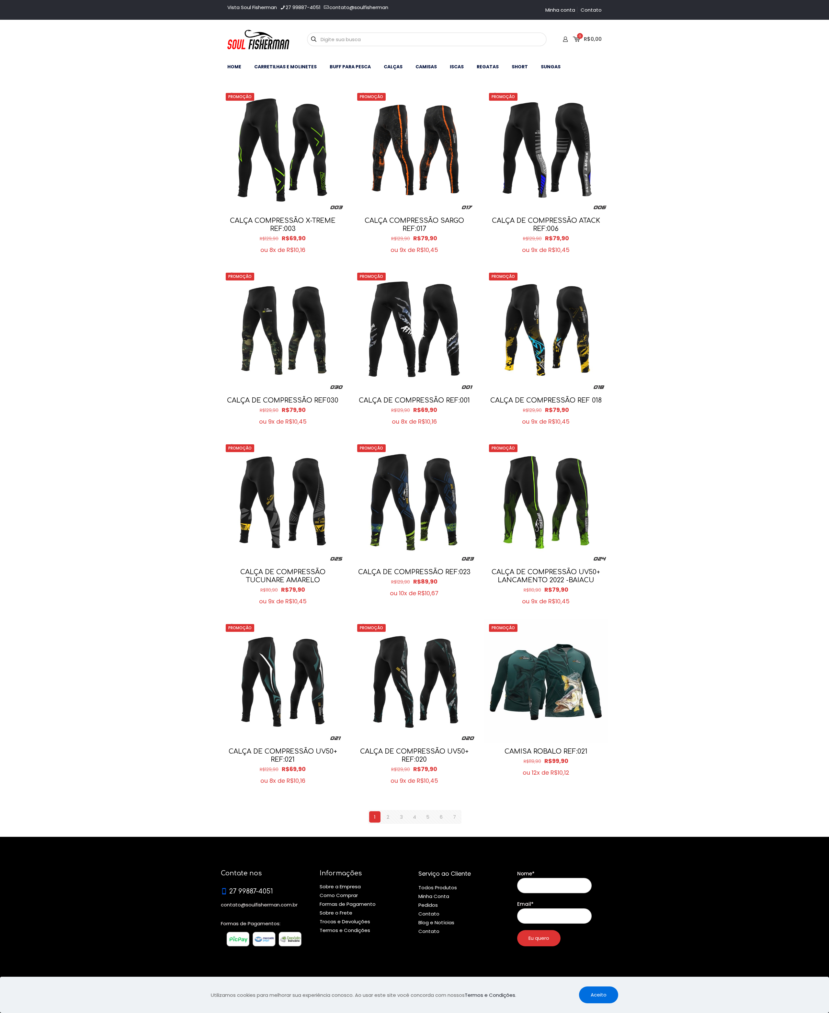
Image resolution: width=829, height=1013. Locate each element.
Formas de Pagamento (348, 904)
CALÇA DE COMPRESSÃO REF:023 (414, 572)
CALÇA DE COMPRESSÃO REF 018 (546, 400)
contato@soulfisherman (358, 7)
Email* (525, 904)
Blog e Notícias (436, 922)
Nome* (526, 873)
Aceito (599, 994)
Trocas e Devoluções (345, 921)
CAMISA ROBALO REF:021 (546, 751)
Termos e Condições (345, 930)
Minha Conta (433, 896)
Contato (591, 9)
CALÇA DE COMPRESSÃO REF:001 (414, 400)
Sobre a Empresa (340, 886)
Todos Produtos (437, 887)
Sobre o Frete (336, 912)
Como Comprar (339, 895)
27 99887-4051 (303, 7)
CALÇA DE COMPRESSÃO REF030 (282, 400)
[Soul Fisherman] (258, 39)
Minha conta (560, 9)
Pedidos (428, 905)
